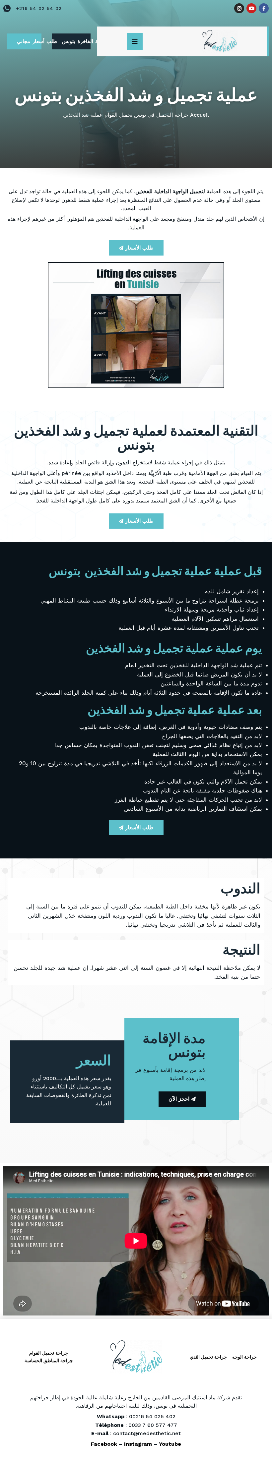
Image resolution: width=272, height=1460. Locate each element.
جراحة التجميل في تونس (161, 115)
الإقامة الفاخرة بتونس (76, 41)
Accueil (199, 115)
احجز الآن (179, 1099)
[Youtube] (251, 8)
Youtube (170, 1444)
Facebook (104, 1444)
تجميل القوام (118, 115)
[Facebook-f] (264, 8)
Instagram (138, 1444)
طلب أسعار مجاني (29, 41)
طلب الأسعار (139, 248)
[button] (135, 41)
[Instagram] (239, 8)
